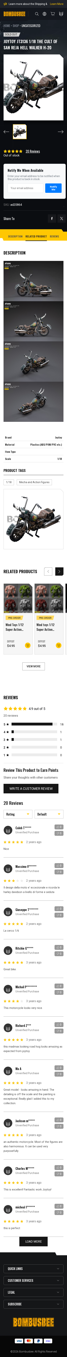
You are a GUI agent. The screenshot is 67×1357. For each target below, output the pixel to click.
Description (15, 236)
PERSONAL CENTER (61, 14)
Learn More (56, 3)
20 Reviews (33, 151)
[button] (59, 571)
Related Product (36, 236)
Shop (16, 25)
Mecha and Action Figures (34, 482)
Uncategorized (31, 25)
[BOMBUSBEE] (14, 13)
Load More (33, 1241)
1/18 (9, 482)
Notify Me (53, 188)
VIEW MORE (34, 666)
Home (7, 25)
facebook (52, 218)
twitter (62, 218)
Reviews (54, 236)
